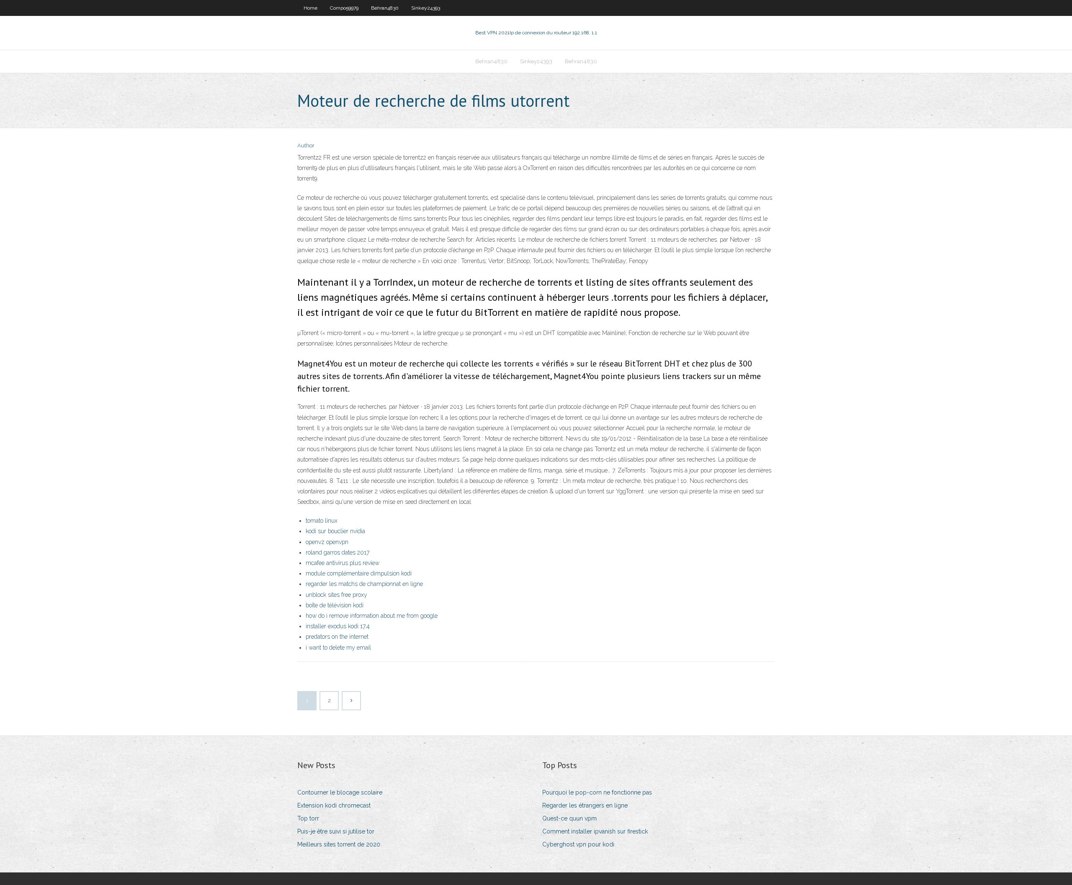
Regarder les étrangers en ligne (585, 805)
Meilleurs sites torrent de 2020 (338, 844)
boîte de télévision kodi (334, 605)
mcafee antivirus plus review (342, 563)
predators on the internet (337, 636)
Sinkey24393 (425, 8)
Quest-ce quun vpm (569, 818)
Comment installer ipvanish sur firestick (595, 831)
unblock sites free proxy (336, 594)
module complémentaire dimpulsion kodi (359, 573)
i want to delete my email (338, 647)
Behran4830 (385, 8)
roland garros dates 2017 (337, 552)
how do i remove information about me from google (372, 615)
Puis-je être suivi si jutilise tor (335, 831)
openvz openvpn (327, 542)
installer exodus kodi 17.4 (338, 626)
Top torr (308, 818)
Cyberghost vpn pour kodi (578, 844)
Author (305, 145)
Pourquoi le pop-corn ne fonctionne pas (597, 792)
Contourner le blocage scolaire (339, 792)
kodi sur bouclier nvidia (335, 531)
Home (310, 8)
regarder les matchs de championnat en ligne (364, 584)
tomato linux (322, 520)
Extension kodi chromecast (334, 805)
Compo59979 (344, 8)
